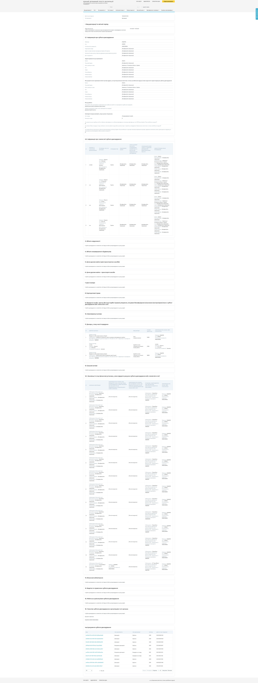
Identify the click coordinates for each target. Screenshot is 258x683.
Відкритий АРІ (147, 1)
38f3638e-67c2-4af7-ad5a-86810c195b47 (94, 665)
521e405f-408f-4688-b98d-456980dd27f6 (94, 642)
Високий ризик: (140, 10)
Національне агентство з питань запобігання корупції (163, 680)
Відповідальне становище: (152, 10)
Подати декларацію (168, 1)
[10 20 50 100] (89, 670)
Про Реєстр (138, 1)
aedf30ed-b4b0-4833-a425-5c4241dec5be (94, 652)
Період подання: (130, 10)
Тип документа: (101, 10)
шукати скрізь (146, 7)
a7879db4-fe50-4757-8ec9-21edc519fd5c (94, 645)
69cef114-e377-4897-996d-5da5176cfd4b (94, 655)
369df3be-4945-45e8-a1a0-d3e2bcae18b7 (94, 648)
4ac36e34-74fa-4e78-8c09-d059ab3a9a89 (94, 635)
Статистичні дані (156, 1)
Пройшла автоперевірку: (166, 10)
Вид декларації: (87, 10)
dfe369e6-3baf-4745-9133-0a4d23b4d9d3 (94, 638)
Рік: (94, 10)
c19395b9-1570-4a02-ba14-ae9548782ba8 (94, 659)
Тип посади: (110, 10)
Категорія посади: (120, 10)
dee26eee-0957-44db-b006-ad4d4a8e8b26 (94, 662)
